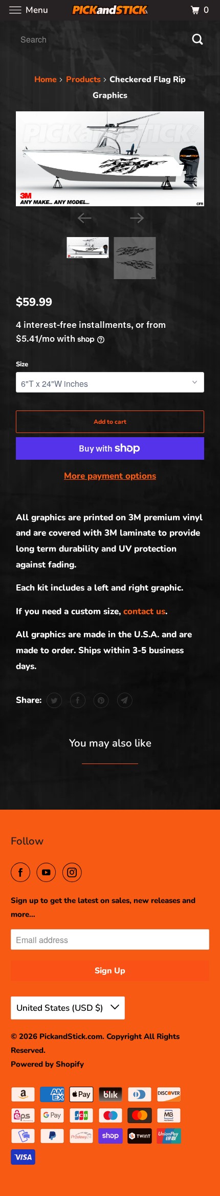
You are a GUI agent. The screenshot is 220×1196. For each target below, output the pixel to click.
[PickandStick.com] (110, 10)
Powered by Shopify (47, 1064)
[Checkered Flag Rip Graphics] (110, 158)
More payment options (110, 476)
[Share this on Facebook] (76, 700)
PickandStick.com (70, 1036)
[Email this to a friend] (124, 700)
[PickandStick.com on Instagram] (74, 872)
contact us (144, 611)
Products (83, 79)
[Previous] (83, 217)
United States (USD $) (60, 1008)
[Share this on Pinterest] (100, 700)
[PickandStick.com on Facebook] (22, 872)
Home (45, 79)
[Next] (136, 217)
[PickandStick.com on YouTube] (48, 872)
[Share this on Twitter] (53, 700)
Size (22, 364)
